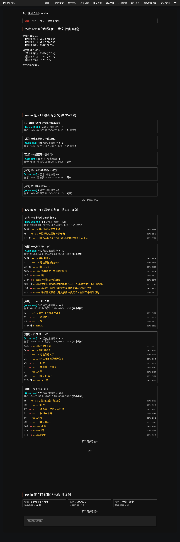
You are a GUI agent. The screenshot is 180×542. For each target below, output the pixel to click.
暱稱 (57, 20)
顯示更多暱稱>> (90, 511)
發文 (42, 20)
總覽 (27, 20)
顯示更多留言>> (90, 441)
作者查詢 (33, 13)
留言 (49, 20)
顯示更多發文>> (90, 200)
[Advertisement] (90, 471)
